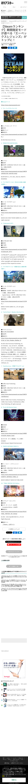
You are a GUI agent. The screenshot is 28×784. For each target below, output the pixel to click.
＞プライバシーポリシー (14, 783)
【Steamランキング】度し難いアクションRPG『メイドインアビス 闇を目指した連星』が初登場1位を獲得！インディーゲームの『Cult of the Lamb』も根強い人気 (13, 585)
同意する (14, 780)
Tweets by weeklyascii (5, 650)
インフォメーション (14, 760)
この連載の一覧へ (15, 566)
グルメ (4, 7)
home (4, 10)
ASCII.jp (7, 763)
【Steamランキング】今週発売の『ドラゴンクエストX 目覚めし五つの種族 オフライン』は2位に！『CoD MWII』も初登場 (14, 581)
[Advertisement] (14, 605)
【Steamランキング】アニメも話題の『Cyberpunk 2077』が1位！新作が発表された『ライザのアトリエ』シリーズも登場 (14, 576)
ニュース (14, 758)
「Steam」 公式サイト (8, 524)
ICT (23, 7)
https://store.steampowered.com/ (10, 105)
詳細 (3, 776)
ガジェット (21, 758)
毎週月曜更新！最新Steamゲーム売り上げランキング (11, 17)
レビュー (8, 758)
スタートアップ (14, 7)
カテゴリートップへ (14, 551)
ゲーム (10, 10)
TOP (3, 758)
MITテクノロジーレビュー (18, 763)
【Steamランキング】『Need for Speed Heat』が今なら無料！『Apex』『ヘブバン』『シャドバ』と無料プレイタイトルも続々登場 (14, 589)
